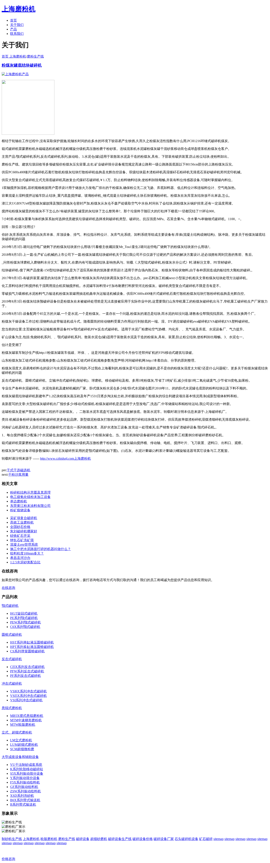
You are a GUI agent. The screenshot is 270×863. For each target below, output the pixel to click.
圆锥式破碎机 (12, 634)
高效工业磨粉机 (22, 522)
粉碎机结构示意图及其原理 (30, 492)
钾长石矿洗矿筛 (22, 540)
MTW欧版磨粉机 (22, 724)
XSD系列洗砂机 (22, 795)
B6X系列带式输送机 (25, 800)
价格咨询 (8, 859)
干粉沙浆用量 (18, 474)
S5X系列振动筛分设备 (26, 773)
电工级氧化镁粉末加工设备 (30, 497)
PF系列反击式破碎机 (25, 675)
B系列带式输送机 (23, 804)
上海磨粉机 (31, 839)
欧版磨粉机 (48, 839)
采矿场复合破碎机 (23, 518)
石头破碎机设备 (186, 839)
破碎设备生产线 (120, 839)
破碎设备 (82, 839)
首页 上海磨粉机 (14, 56)
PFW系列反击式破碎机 (27, 671)
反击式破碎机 (12, 659)
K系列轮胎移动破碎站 (26, 769)
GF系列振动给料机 (24, 787)
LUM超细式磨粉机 (24, 744)
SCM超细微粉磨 (22, 749)
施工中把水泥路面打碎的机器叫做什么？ (40, 549)
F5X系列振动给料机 (25, 782)
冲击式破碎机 (12, 683)
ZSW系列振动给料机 (25, 791)
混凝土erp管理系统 (24, 544)
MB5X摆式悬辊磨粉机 (26, 716)
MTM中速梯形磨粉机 (26, 720)
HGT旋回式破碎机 (24, 613)
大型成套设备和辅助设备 (20, 757)
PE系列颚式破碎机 (24, 618)
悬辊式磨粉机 (12, 708)
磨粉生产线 (35, 56)
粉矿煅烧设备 (20, 510)
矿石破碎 (206, 839)
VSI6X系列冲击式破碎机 (28, 691)
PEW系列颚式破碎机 (25, 622)
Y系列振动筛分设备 (25, 778)
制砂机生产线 (12, 839)
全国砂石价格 (20, 527)
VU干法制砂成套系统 (26, 764)
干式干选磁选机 (18, 470)
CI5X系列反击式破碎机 (27, 667)
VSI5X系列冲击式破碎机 (28, 695)
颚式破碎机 (10, 605)
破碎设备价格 (142, 839)
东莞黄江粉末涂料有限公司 (30, 506)
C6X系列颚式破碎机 (25, 627)
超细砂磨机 (98, 839)
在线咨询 (8, 588)
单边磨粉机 (18, 501)
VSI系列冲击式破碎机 (26, 700)
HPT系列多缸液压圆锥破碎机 (32, 647)
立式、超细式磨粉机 (17, 732)
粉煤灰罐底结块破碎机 (22, 65)
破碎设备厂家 (164, 839)
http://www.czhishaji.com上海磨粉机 (65, 458)
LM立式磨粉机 (21, 740)
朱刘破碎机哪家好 (23, 531)
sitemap (218, 839)
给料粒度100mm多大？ (27, 553)
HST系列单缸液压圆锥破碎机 (32, 642)
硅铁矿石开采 (20, 535)
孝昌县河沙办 (20, 558)
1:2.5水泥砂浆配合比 (25, 562)
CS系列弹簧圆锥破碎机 (27, 651)
